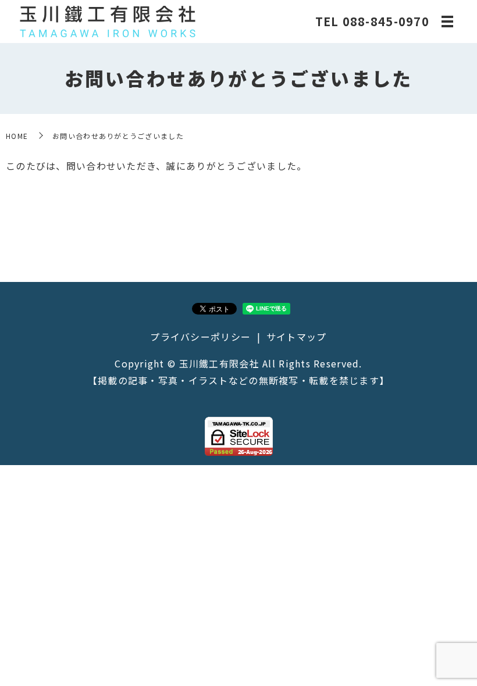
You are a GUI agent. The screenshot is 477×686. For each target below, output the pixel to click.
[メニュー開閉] (447, 21)
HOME (17, 136)
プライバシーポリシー (200, 337)
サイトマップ (296, 337)
